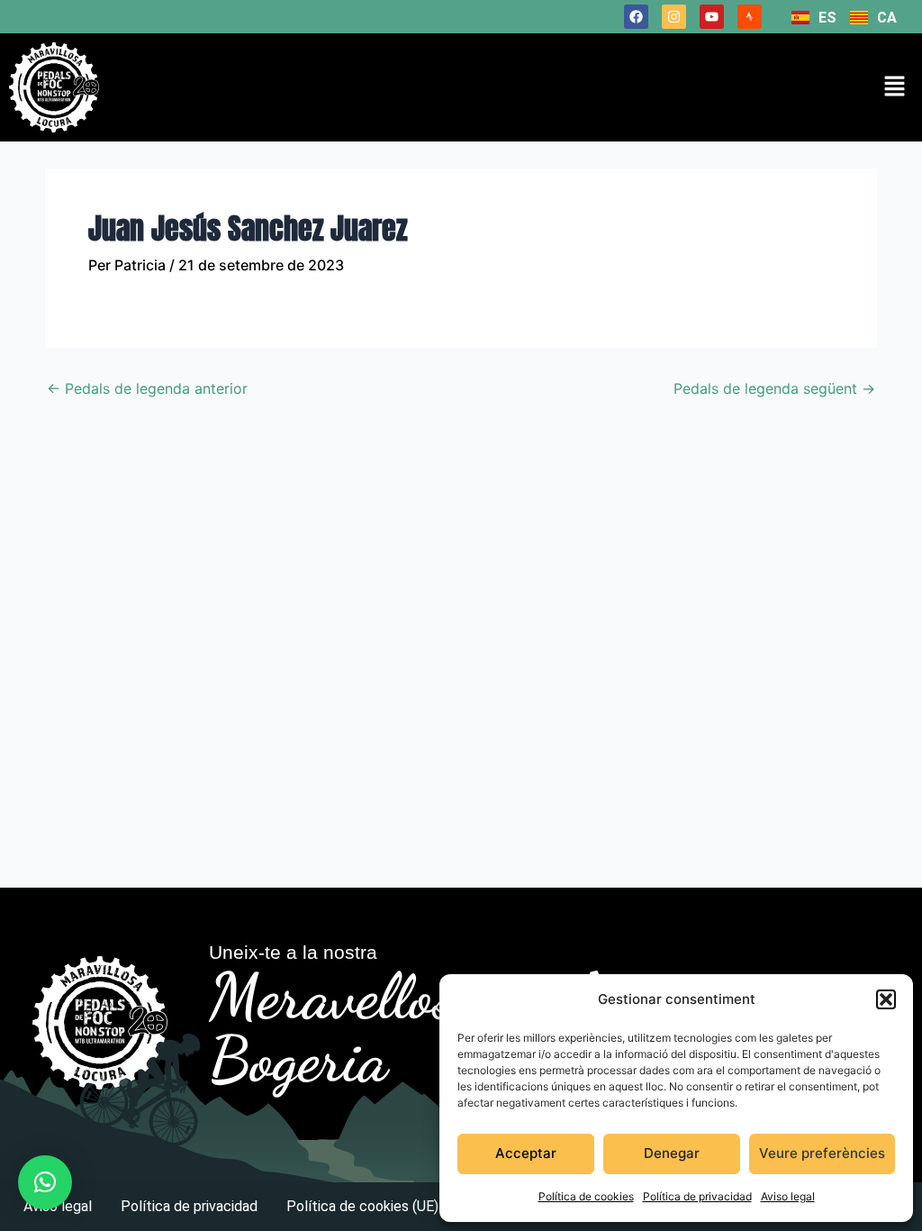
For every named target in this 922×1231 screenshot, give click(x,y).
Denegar (672, 1153)
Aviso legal (788, 1196)
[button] (886, 999)
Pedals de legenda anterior (147, 388)
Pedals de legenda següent (774, 388)
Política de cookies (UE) (362, 1206)
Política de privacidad (697, 1196)
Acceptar (525, 1153)
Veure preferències (822, 1153)
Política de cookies (586, 1196)
